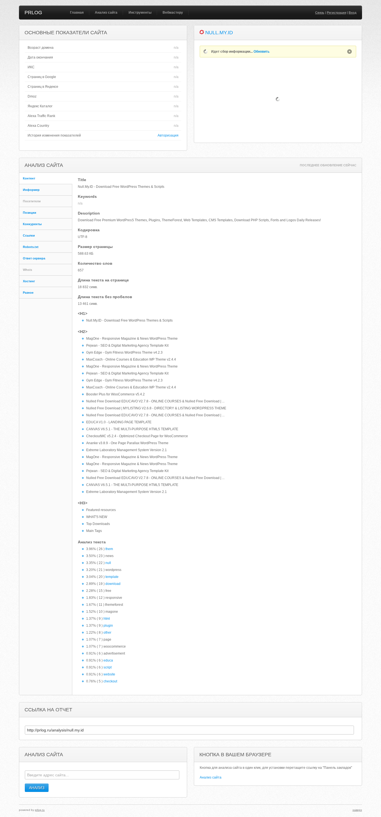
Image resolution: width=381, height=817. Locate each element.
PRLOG (33, 12)
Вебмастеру (173, 12)
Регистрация (336, 12)
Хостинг (29, 281)
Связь (319, 12)
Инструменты (140, 12)
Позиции (29, 212)
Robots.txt (30, 247)
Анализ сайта (106, 12)
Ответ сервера (34, 258)
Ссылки (29, 235)
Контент (29, 178)
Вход (352, 12)
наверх (357, 809)
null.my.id (219, 32)
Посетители (32, 201)
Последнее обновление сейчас (328, 165)
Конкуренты (32, 224)
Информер (31, 189)
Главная (77, 12)
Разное (28, 292)
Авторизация (168, 135)
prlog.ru (40, 809)
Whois (27, 269)
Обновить (261, 52)
